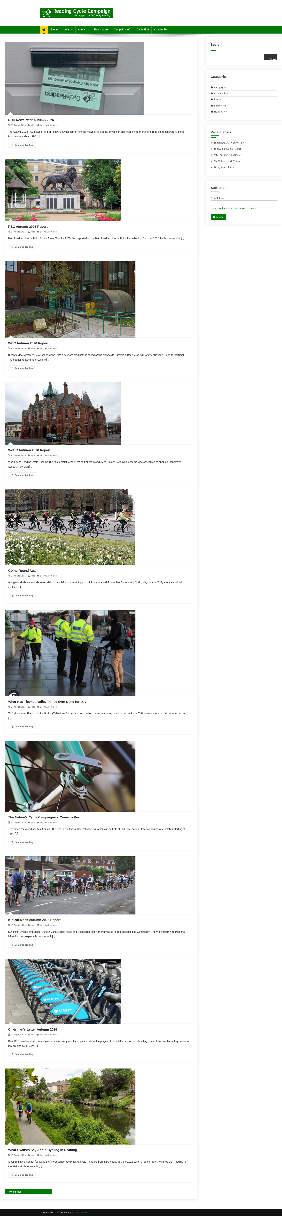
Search (216, 45)
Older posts (15, 1191)
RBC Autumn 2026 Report (28, 226)
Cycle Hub (143, 29)
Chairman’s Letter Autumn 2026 (32, 1029)
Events (54, 29)
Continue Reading (24, 145)
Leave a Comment (48, 125)
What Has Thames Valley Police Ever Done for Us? (47, 701)
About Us (83, 29)
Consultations (221, 93)
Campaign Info (123, 29)
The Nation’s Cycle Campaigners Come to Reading (47, 817)
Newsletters (101, 29)
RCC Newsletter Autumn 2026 (31, 120)
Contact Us (160, 29)
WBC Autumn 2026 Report (28, 343)
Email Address (218, 198)
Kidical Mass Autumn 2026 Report (34, 920)
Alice (33, 125)
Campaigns (220, 87)
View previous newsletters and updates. (234, 208)
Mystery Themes (79, 1212)
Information (220, 105)
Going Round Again (23, 570)
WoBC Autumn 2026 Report (29, 450)
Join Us (68, 29)
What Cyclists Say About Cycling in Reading (42, 1150)
